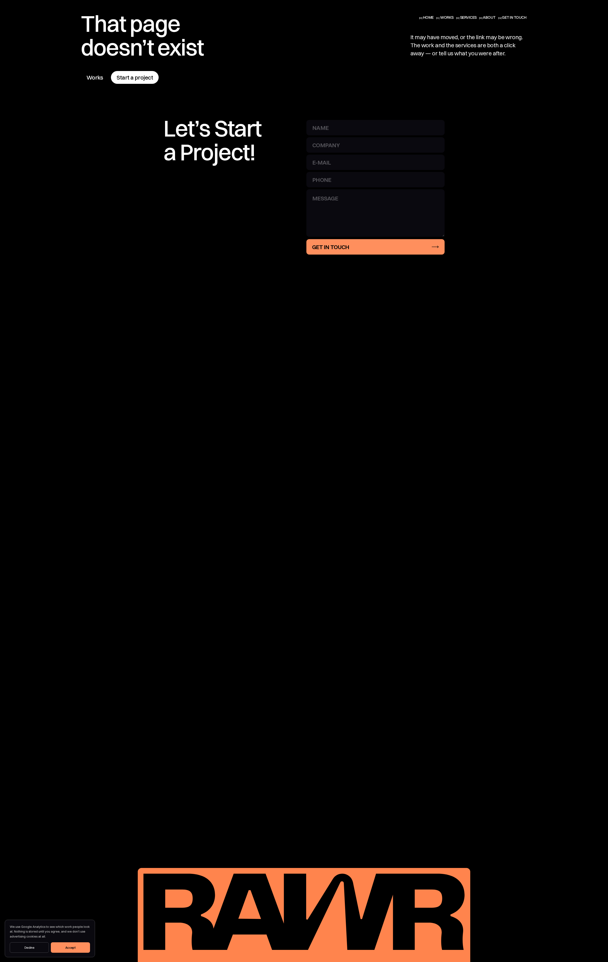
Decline (29, 947)
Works (94, 77)
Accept (70, 947)
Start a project (135, 77)
